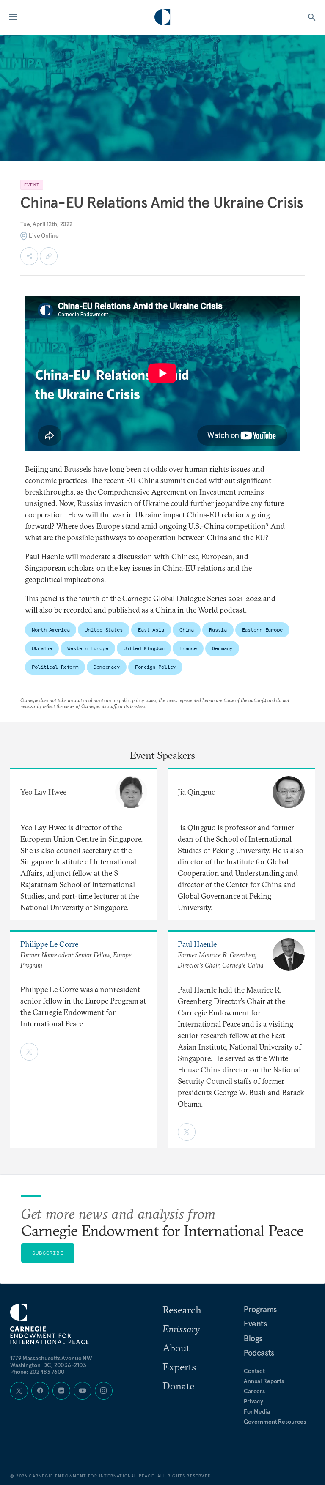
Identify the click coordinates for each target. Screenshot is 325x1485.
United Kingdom (144, 648)
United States (103, 629)
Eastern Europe (262, 629)
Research (181, 1309)
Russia (217, 629)
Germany (222, 648)
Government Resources (275, 1421)
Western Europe (87, 648)
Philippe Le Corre (49, 944)
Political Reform (55, 667)
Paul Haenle (197, 944)
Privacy (253, 1401)
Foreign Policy (155, 667)
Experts (179, 1366)
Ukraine (42, 648)
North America (50, 629)
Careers (254, 1391)
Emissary (181, 1328)
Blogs (253, 1338)
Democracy (107, 667)
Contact (254, 1371)
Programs (260, 1309)
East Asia (151, 629)
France (188, 648)
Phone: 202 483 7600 (37, 1371)
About (176, 1347)
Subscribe (47, 1253)
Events (255, 1323)
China (186, 629)
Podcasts (259, 1353)
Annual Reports (264, 1381)
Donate (178, 1385)
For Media (257, 1411)
